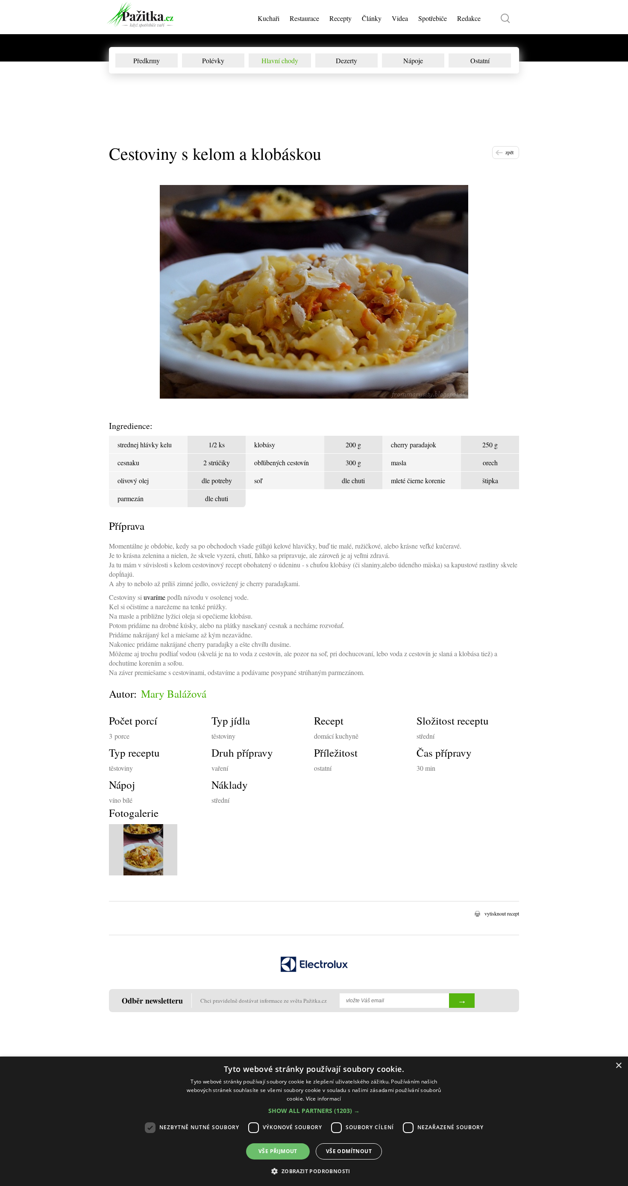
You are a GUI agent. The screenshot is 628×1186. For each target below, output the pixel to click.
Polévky (213, 60)
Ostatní (480, 60)
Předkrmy (146, 60)
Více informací (323, 1098)
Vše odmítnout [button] (349, 1151)
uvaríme (154, 597)
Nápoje (413, 60)
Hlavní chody (279, 60)
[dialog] (314, 1121)
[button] (314, 1111)
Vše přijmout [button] (277, 1151)
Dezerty (346, 60)
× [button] (618, 1066)
